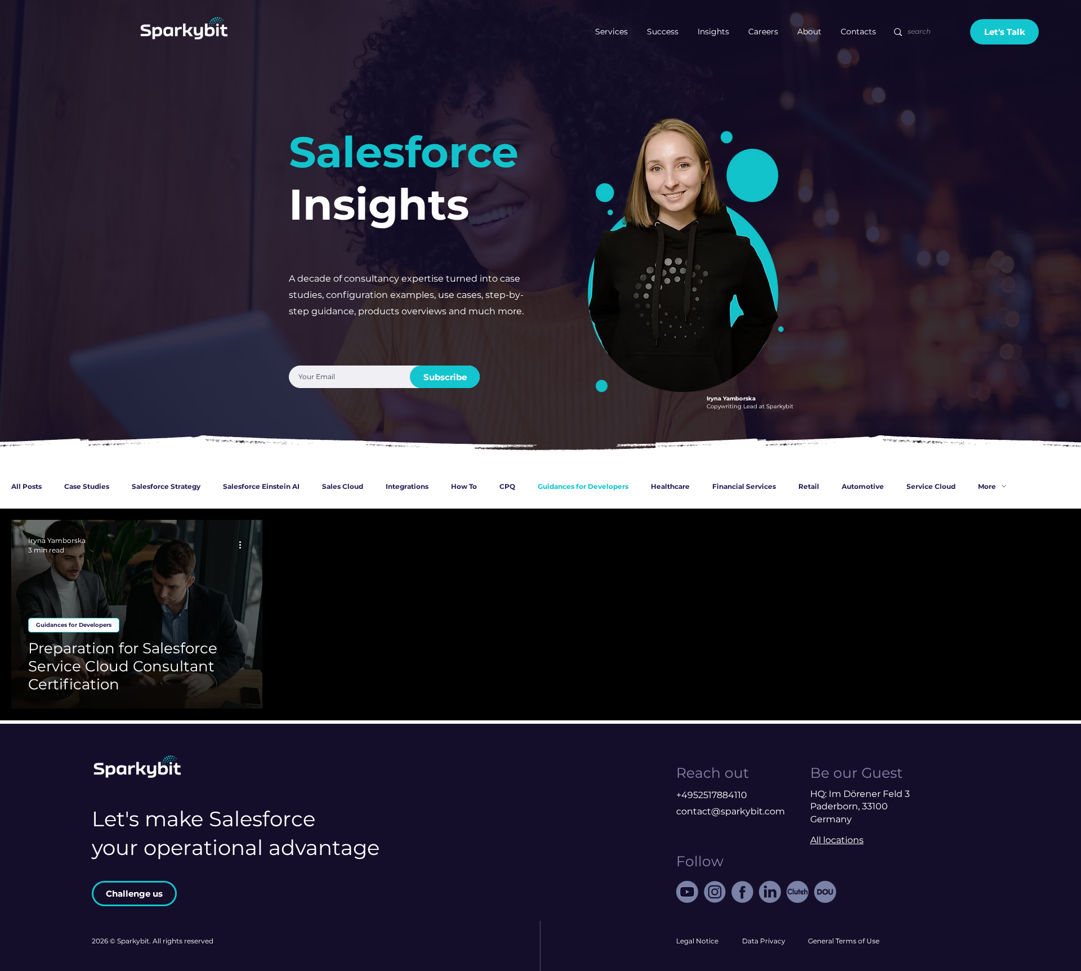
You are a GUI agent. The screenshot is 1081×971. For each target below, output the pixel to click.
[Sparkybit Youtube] (687, 892)
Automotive (863, 486)
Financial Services (744, 486)
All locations (837, 840)
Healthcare (670, 486)
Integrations (407, 486)
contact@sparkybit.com (730, 811)
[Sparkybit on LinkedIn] (770, 892)
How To (464, 486)
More (987, 486)
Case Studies (86, 486)
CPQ (507, 486)
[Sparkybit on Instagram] (715, 892)
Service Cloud (930, 486)
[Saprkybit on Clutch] (797, 892)
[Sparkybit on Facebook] (742, 892)
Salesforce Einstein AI (261, 486)
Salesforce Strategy (166, 486)
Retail (808, 486)
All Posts (26, 486)
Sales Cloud (342, 486)
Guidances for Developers (583, 486)
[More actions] (244, 544)
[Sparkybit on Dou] (825, 892)
